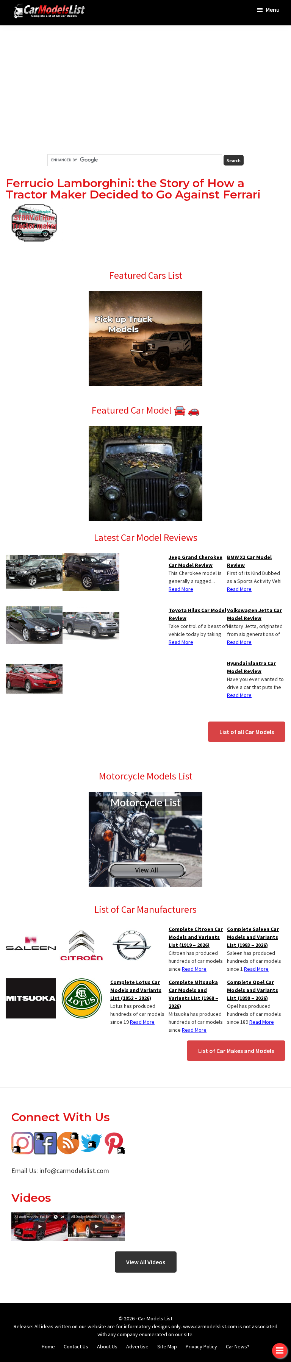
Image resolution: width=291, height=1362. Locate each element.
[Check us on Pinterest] (113, 1137)
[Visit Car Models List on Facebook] (45, 1137)
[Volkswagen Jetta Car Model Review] (34, 611)
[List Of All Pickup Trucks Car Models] (145, 296)
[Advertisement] (145, 90)
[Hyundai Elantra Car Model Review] (34, 664)
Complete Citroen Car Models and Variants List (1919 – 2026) (196, 937)
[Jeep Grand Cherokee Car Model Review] (91, 558)
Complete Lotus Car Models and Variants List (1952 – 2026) (135, 990)
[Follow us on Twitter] (91, 1137)
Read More (239, 589)
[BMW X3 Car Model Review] (34, 558)
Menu (273, 9)
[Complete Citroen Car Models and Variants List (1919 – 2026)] (81, 930)
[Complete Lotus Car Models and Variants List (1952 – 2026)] (81, 983)
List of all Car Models (246, 732)
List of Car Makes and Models (236, 1050)
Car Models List (155, 1318)
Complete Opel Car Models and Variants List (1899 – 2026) (252, 990)
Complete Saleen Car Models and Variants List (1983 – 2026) (253, 937)
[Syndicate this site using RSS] (68, 1137)
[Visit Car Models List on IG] (22, 1137)
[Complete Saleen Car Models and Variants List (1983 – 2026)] (31, 930)
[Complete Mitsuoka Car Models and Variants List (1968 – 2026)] (31, 983)
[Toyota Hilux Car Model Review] (91, 611)
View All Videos (145, 1262)
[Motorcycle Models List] (145, 796)
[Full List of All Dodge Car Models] (39, 1218)
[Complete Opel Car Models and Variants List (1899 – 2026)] (131, 930)
